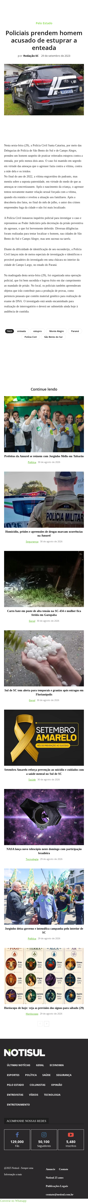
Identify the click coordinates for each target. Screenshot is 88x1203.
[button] (13, 1200)
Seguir (44, 1132)
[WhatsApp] (39, 124)
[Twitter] (30, 124)
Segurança (32, 541)
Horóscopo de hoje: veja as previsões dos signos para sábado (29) (44, 1008)
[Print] (67, 124)
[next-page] (46, 1023)
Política (32, 462)
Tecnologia (32, 859)
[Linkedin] (49, 124)
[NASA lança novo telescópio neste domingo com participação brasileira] (44, 817)
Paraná (75, 331)
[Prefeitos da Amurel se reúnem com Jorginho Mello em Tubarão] (44, 424)
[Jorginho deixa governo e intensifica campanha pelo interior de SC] (44, 897)
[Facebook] (20, 124)
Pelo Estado (44, 23)
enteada (21, 331)
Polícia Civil (31, 336)
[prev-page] (40, 1023)
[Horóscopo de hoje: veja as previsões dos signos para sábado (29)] (44, 976)
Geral (32, 621)
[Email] (58, 124)
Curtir (17, 1132)
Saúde (32, 779)
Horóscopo (32, 1014)
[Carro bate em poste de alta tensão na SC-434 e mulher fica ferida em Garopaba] (44, 579)
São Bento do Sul (53, 336)
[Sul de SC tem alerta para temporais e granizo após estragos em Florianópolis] (44, 658)
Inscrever (71, 1132)
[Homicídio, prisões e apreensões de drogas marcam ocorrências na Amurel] (44, 500)
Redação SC (30, 56)
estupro (37, 331)
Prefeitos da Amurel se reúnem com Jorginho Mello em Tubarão (44, 456)
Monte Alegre (56, 331)
